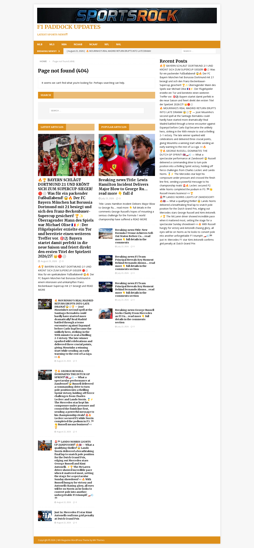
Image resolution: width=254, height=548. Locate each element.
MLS (51, 44)
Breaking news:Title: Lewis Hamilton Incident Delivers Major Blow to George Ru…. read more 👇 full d (123, 187)
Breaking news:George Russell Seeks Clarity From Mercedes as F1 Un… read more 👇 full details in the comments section (134, 316)
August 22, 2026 (64, 431)
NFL (107, 44)
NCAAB (78, 44)
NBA (64, 44)
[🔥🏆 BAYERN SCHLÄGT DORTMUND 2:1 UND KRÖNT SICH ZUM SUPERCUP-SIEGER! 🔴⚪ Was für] (66, 155)
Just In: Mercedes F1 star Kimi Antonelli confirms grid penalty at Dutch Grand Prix (74, 515)
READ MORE (140, 219)
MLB (39, 44)
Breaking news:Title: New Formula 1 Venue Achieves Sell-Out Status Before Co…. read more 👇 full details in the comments (134, 236)
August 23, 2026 (49, 261)
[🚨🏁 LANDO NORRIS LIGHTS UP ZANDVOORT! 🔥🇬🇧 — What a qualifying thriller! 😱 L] (45, 445)
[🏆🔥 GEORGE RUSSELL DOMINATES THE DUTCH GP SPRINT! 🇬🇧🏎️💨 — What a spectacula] (45, 375)
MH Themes (98, 540)
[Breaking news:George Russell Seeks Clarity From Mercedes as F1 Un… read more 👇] (105, 313)
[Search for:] (198, 50)
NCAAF (93, 44)
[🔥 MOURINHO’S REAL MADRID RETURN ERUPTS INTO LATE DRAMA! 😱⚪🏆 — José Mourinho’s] (45, 304)
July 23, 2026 (107, 198)
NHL (118, 44)
